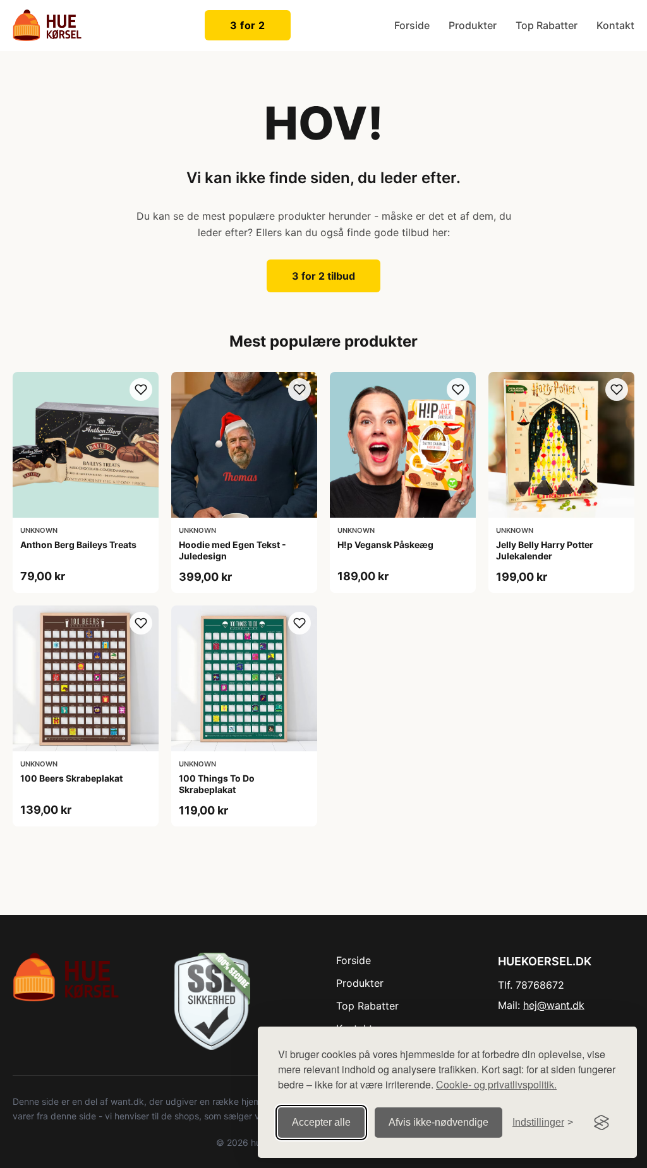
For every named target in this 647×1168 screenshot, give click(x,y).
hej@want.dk (553, 1005)
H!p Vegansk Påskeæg (385, 544)
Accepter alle (321, 1122)
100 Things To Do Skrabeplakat (217, 784)
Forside (412, 25)
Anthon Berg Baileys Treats (78, 544)
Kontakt (615, 25)
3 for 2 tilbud (323, 276)
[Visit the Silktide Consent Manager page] (601, 1122)
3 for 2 (247, 25)
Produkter (473, 25)
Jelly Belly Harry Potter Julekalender (544, 550)
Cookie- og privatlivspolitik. (496, 1084)
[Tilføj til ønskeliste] (141, 389)
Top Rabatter (546, 25)
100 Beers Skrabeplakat (71, 778)
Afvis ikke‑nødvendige (438, 1122)
